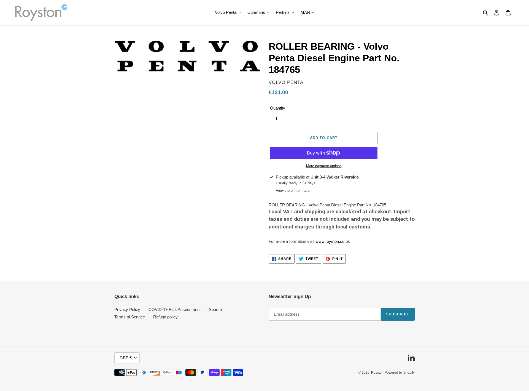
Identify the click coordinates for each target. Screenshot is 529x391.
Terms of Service (129, 317)
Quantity (277, 108)
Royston (377, 372)
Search (215, 309)
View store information (293, 190)
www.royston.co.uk (332, 241)
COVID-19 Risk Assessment (175, 309)
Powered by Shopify (400, 372)
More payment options (324, 166)
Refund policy (165, 317)
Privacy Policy (127, 309)
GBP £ (126, 357)
